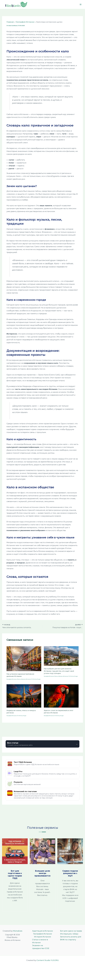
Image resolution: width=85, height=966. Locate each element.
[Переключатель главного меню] (80, 4)
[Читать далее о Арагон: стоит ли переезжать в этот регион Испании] (61, 696)
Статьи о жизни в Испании (40, 941)
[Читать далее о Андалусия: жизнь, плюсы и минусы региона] (24, 696)
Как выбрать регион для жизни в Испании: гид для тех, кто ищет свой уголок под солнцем (59, 671)
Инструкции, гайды (69, 934)
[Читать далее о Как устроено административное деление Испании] (24, 658)
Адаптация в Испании (42, 931)
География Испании (12, 679)
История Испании (42, 937)
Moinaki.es (17, 931)
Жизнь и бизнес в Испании (24, 679)
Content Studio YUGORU (48, 960)
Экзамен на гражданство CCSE (40, 946)
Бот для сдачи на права (71, 931)
